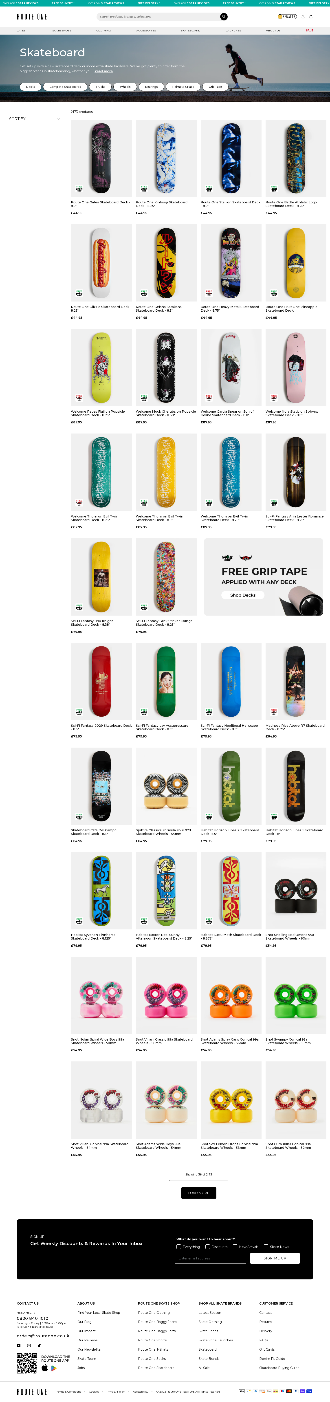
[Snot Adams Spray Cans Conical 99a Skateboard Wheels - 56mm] (231, 995)
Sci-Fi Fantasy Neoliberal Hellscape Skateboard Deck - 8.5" (229, 727)
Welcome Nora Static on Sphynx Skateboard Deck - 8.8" (292, 413)
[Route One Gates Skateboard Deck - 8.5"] (101, 158)
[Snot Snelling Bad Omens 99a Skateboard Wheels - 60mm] (296, 890)
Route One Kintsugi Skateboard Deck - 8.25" (161, 204)
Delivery (265, 1331)
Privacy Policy (116, 1391)
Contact (265, 1312)
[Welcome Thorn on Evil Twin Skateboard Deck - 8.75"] (101, 472)
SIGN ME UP (275, 1258)
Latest (22, 30)
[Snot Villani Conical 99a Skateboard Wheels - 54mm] (101, 1100)
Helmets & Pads (183, 86)
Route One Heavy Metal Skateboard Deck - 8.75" (230, 308)
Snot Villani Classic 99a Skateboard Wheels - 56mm (164, 1041)
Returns (265, 1322)
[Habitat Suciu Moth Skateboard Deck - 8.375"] (231, 890)
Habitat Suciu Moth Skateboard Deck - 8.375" (231, 936)
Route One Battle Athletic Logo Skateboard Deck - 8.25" (291, 204)
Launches (233, 30)
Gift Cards (267, 1349)
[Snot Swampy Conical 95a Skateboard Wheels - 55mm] (296, 995)
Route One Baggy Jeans (157, 1322)
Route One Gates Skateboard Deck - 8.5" (100, 204)
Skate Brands (209, 1358)
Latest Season (210, 1312)
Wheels (125, 86)
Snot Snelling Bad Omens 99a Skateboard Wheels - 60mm (290, 936)
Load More (198, 1193)
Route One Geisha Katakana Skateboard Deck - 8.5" (159, 308)
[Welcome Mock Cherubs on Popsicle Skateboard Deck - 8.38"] (166, 367)
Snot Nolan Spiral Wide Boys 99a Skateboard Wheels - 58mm (97, 1041)
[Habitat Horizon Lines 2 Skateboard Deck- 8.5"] (231, 786)
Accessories (146, 30)
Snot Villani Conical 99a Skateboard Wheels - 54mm (99, 1145)
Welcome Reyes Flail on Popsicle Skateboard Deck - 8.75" (98, 413)
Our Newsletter (89, 1349)
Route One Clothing (154, 1312)
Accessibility (140, 1391)
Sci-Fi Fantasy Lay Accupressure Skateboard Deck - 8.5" (162, 727)
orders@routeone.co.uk (43, 1336)
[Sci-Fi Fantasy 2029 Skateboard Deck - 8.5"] (101, 681)
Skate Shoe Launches (216, 1340)
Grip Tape (215, 86)
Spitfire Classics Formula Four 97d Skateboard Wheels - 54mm (163, 832)
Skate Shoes (61, 30)
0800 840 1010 (32, 1318)
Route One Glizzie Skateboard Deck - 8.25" (101, 308)
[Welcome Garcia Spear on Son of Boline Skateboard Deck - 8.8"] (231, 367)
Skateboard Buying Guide (279, 1368)
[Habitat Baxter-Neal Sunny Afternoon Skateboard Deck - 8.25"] (166, 890)
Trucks (100, 86)
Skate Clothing (210, 1322)
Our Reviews (87, 1340)
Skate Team (86, 1358)
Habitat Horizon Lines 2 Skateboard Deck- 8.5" (230, 832)
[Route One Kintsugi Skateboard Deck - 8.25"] (166, 158)
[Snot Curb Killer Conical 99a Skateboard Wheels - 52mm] (296, 1100)
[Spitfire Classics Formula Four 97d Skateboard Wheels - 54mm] (166, 786)
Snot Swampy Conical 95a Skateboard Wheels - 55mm (288, 1041)
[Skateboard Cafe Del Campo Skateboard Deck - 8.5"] (101, 786)
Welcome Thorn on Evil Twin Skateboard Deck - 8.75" (94, 518)
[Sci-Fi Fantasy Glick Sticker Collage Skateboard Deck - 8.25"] (166, 577)
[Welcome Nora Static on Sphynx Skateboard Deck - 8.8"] (296, 367)
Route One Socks (152, 1358)
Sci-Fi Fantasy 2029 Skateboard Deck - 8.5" (101, 727)
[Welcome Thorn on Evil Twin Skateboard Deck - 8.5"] (166, 472)
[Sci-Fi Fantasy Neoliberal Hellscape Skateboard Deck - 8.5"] (231, 681)
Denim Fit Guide (272, 1358)
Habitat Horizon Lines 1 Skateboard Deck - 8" (294, 832)
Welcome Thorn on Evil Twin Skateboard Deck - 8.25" (224, 518)
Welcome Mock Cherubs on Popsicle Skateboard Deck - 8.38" (166, 413)
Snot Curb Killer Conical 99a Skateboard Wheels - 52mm (288, 1145)
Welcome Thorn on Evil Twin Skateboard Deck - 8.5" (159, 518)
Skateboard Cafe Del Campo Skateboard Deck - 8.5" (94, 832)
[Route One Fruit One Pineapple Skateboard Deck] (296, 263)
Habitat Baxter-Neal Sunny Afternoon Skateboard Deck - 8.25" (164, 936)
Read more (104, 71)
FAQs (263, 1340)
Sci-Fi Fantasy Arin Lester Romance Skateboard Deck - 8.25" (295, 518)
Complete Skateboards (65, 86)
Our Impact (86, 1331)
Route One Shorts (152, 1340)
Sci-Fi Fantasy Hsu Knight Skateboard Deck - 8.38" (92, 622)
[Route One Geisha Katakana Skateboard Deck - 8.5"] (166, 263)
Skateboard (190, 30)
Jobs (81, 1368)
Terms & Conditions (68, 1391)
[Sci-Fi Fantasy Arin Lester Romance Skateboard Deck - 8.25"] (296, 472)
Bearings (151, 86)
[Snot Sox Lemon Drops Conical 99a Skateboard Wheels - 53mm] (231, 1100)
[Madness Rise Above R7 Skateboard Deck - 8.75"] (296, 681)
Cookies (94, 1391)
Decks (30, 86)
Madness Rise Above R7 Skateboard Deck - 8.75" (295, 727)
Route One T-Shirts (153, 1349)
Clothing (103, 30)
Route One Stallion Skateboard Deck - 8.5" (230, 204)
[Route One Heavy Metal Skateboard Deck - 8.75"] (231, 263)
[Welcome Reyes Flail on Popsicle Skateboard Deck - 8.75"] (101, 367)
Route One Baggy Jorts (157, 1331)
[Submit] (224, 16)
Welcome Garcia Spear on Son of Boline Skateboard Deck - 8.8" (227, 413)
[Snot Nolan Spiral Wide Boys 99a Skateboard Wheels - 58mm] (101, 995)
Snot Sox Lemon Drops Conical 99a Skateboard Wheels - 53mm (229, 1145)
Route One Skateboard (156, 1368)
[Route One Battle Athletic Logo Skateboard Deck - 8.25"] (296, 158)
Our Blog (84, 1322)
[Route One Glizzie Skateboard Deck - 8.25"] (101, 263)
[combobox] (162, 17)
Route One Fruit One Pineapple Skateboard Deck (291, 308)
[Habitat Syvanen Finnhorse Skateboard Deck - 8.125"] (101, 890)
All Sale (204, 1368)
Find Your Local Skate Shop (98, 1312)
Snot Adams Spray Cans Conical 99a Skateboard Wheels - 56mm (230, 1041)
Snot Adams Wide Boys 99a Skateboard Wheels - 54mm (158, 1145)
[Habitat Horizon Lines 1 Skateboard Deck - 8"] (296, 786)
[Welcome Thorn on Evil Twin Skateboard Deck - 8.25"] (231, 472)
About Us (273, 30)
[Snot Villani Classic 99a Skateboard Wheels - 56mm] (166, 995)
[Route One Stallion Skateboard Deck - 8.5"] (231, 158)
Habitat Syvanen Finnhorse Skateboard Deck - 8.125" (93, 936)
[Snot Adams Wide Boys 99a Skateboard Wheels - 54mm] (166, 1100)
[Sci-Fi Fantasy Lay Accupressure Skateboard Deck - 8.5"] (166, 681)
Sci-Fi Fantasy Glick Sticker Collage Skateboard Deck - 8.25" (164, 622)
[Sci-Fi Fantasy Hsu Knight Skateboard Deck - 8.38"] (101, 577)
